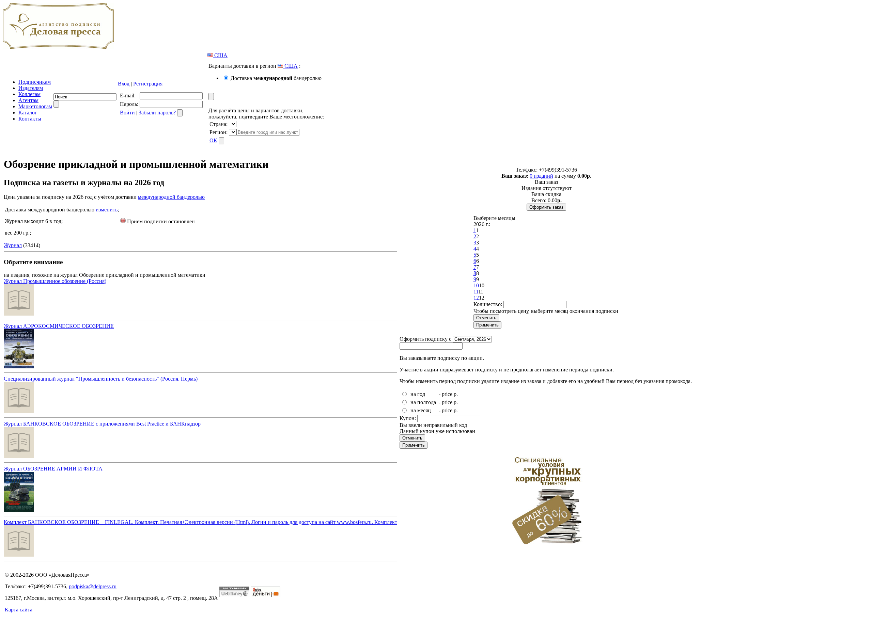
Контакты (29, 119)
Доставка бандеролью (276, 78)
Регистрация (147, 83)
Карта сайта (18, 609)
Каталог (27, 112)
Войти (127, 112)
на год (417, 394)
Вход (123, 83)
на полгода (423, 402)
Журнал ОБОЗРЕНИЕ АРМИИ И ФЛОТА (53, 469)
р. (456, 394)
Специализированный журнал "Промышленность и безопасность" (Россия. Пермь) (101, 379)
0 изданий (541, 176)
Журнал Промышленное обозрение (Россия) (55, 281)
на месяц (420, 410)
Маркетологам (35, 106)
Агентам (28, 100)
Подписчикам (34, 82)
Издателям (30, 88)
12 (476, 298)
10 (476, 285)
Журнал (13, 245)
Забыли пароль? (157, 112)
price (447, 394)
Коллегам (29, 94)
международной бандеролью (171, 197)
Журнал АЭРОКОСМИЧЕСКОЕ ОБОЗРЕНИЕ (59, 326)
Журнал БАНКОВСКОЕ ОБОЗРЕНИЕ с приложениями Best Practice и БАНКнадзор (102, 424)
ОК (213, 140)
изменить (107, 209)
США (220, 55)
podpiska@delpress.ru (92, 586)
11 (475, 291)
